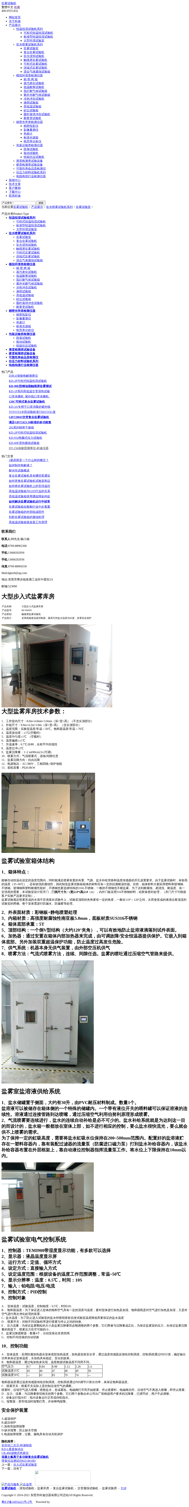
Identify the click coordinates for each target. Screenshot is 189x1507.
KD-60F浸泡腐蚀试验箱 (24, 443)
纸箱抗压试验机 (34, 156)
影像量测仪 (31, 129)
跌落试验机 (31, 149)
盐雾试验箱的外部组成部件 (26, 511)
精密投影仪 (31, 125)
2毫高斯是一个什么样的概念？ (29, 460)
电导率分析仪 (32, 141)
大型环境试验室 (34, 40)
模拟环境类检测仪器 (29, 75)
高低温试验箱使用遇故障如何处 (29, 496)
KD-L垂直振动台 (12, 1449)
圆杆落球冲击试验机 (37, 114)
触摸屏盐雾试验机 (35, 59)
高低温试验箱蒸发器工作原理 (28, 522)
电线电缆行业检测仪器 (31, 176)
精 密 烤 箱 (31, 79)
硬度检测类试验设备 (29, 164)
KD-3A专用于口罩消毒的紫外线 (29, 406)
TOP (123, 1488)
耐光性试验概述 (19, 470)
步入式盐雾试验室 (25, 1464)
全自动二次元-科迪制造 (16, 1445)
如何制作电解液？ (20, 465)
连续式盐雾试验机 (35, 67)
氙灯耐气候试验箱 (35, 91)
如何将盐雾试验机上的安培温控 (29, 486)
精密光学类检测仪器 (29, 122)
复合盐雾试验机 (34, 52)
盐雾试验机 (8, 3)
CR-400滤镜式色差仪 (15, 1453)
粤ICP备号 (17, 1501)
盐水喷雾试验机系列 (29, 44)
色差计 (28, 133)
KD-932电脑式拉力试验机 (25, 437)
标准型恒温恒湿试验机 (38, 36)
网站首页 (15, 17)
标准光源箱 (31, 137)
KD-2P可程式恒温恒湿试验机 (28, 380)
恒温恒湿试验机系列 (29, 28)
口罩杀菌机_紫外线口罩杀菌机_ (29, 396)
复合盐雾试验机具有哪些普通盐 (29, 475)
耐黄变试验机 (32, 118)
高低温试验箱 (32, 106)
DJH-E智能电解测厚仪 (23, 375)
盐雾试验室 (31, 48)
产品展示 (37, 207)
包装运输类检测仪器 (29, 145)
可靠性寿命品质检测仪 (31, 168)
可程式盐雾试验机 (35, 63)
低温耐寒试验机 (34, 87)
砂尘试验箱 (31, 110)
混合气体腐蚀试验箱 (37, 71)
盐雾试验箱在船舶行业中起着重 (29, 506)
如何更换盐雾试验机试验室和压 (29, 480)
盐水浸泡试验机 (34, 56)
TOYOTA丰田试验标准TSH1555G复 (32, 412)
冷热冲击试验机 (34, 98)
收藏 (17, 7)
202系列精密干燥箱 (21, 427)
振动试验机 (31, 153)
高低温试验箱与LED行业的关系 (29, 491)
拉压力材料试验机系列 (31, 172)
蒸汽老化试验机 (34, 83)
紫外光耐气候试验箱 (37, 94)
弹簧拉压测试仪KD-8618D (18, 1460)
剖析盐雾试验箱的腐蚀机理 (26, 517)
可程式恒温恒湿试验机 (38, 32)
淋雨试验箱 (31, 102)
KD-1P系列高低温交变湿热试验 (29, 391)
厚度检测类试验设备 (29, 160)
